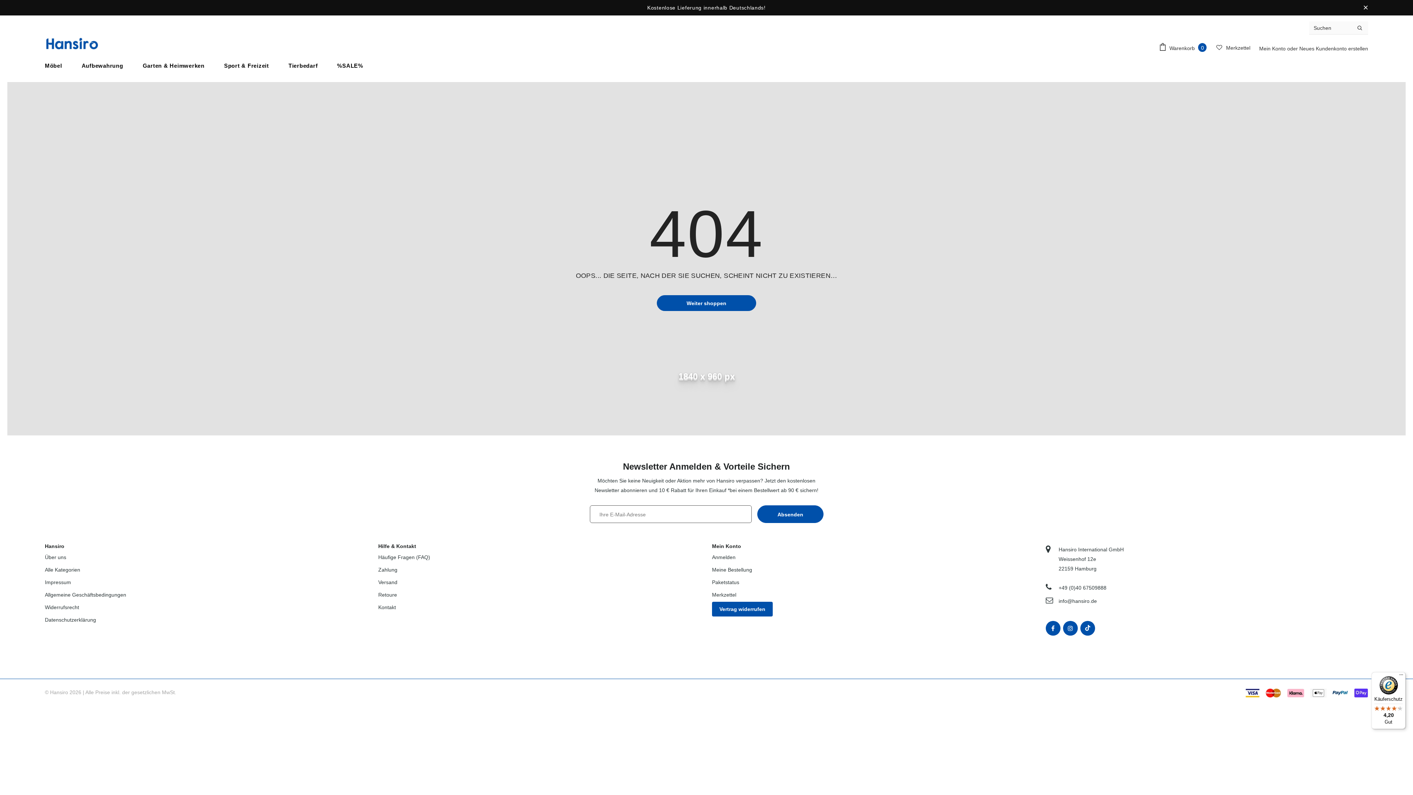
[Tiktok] (1087, 628)
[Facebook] (1053, 628)
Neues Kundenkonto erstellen (1333, 49)
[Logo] (72, 44)
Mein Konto (1273, 49)
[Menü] (1401, 676)
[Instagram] (1070, 628)
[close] (1365, 7)
